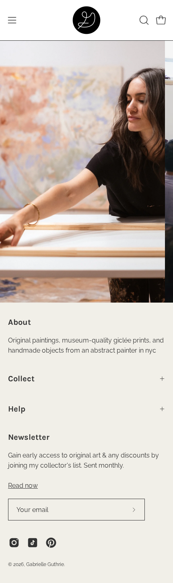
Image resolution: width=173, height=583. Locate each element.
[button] (143, 20)
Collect (21, 378)
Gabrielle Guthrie (45, 564)
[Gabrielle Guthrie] (86, 20)
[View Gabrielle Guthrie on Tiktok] (33, 543)
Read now (23, 485)
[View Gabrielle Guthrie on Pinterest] (51, 543)
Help (16, 409)
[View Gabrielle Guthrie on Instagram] (14, 543)
